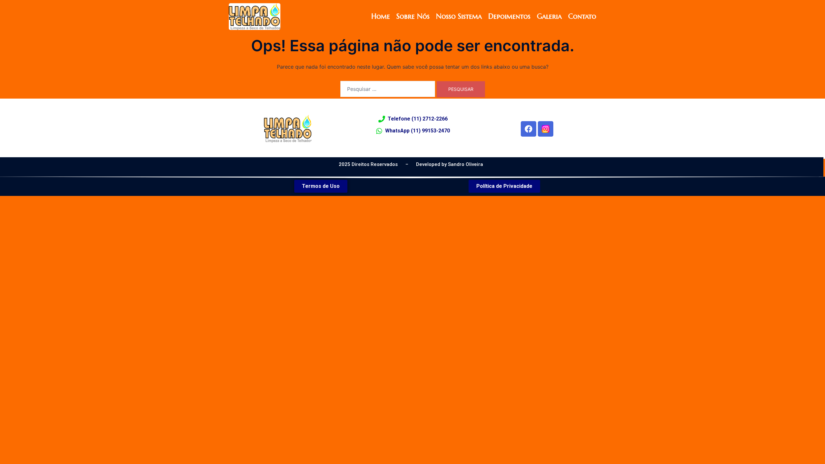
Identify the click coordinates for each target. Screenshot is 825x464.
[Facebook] (528, 129)
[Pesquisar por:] (387, 89)
